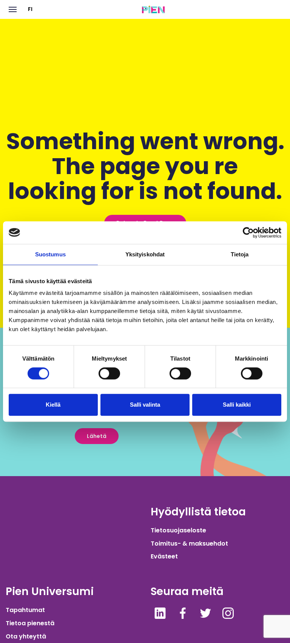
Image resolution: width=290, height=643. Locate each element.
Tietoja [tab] (240, 254)
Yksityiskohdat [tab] (145, 254)
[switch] (109, 373)
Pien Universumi (50, 591)
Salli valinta (145, 404)
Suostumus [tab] (50, 254)
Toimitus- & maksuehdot (189, 543)
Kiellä (53, 404)
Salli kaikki (237, 404)
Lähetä (96, 436)
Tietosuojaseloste (178, 530)
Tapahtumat (25, 610)
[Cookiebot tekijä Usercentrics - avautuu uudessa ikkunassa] (248, 232)
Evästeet (164, 556)
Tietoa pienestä (30, 623)
